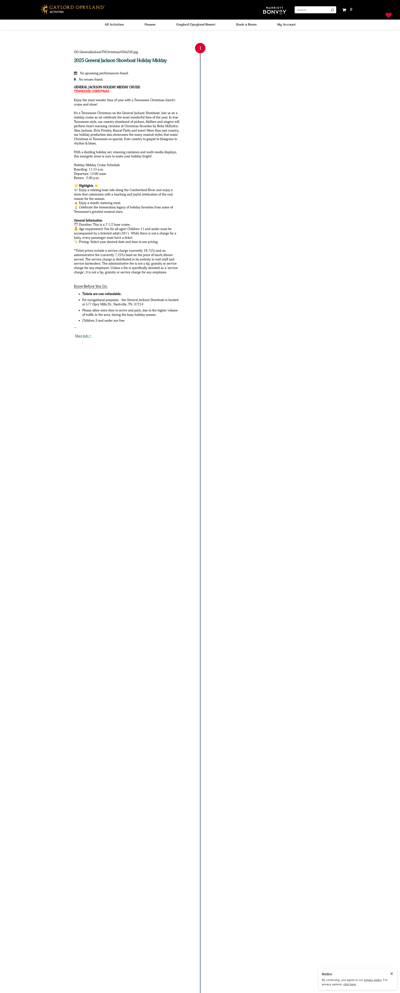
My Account (286, 24)
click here (349, 984)
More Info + (83, 336)
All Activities (114, 24)
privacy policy (372, 980)
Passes (150, 24)
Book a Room (246, 24)
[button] (275, 11)
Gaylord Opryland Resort (195, 24)
